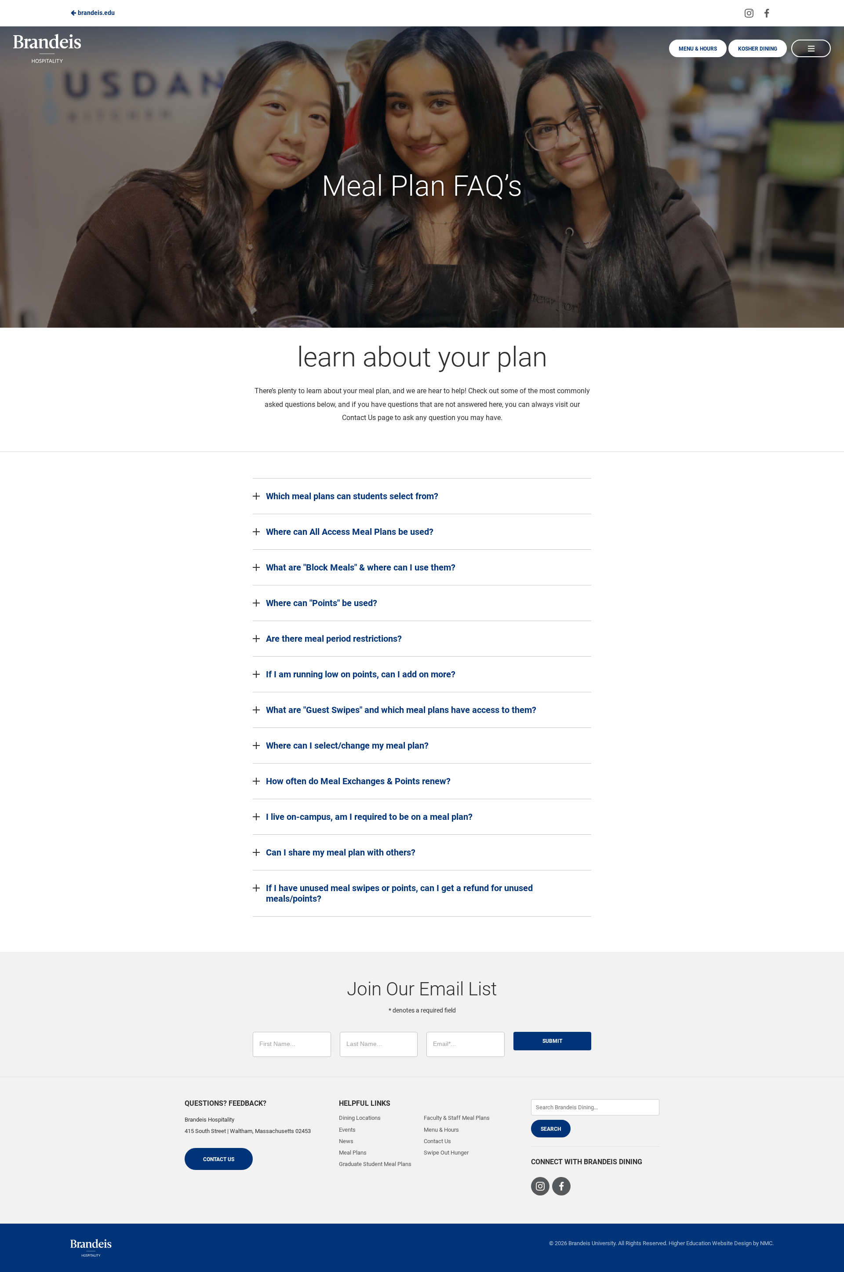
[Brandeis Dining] (91, 1248)
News (346, 1141)
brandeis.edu (95, 12)
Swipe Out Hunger (446, 1152)
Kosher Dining (757, 49)
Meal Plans (353, 1152)
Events (347, 1129)
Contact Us (218, 1159)
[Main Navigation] (811, 48)
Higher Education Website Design (710, 1243)
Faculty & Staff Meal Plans (457, 1118)
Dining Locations (360, 1118)
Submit (552, 1041)
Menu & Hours (698, 49)
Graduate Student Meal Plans (375, 1164)
